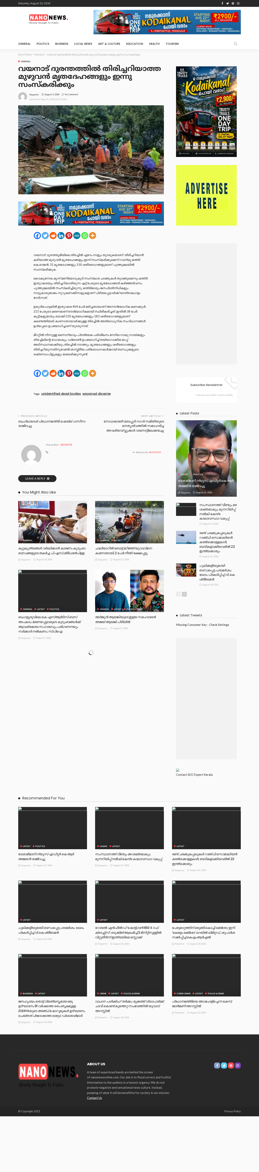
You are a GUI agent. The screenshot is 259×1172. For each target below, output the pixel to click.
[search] (235, 44)
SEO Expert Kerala (200, 774)
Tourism (172, 44)
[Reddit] (53, 235)
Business (61, 44)
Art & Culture (109, 44)
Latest (118, 540)
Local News (83, 44)
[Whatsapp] (84, 235)
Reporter (34, 94)
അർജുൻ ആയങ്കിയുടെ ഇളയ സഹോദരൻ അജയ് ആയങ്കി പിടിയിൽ (125, 619)
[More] (92, 235)
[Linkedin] (61, 235)
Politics (43, 44)
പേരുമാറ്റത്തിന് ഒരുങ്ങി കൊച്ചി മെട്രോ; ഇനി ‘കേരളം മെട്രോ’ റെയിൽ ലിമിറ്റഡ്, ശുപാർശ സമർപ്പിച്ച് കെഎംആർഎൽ (203, 932)
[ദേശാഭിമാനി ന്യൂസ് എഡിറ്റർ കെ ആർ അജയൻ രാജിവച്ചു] (206, 458)
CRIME (103, 993)
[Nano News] (48, 1075)
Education (134, 44)
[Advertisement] (206, 303)
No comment (71, 94)
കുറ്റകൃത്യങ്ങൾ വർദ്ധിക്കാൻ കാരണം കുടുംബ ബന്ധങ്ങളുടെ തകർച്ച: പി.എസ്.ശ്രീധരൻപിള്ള (51, 550)
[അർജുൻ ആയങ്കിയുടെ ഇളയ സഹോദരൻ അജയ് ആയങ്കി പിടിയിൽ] (129, 591)
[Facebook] (37, 235)
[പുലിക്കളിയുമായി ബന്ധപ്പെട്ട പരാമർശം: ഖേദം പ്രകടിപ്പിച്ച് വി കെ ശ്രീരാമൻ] (186, 570)
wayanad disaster (96, 394)
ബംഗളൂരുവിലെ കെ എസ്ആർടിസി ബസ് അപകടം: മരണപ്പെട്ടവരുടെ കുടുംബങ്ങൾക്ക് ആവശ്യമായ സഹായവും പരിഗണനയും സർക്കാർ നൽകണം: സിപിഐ (49, 624)
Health (154, 44)
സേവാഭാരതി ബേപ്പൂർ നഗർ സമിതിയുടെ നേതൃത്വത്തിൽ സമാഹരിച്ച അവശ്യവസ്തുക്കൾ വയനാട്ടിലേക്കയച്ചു (134, 426)
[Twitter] (45, 235)
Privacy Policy (232, 1111)
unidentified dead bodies (61, 394)
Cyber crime (184, 993)
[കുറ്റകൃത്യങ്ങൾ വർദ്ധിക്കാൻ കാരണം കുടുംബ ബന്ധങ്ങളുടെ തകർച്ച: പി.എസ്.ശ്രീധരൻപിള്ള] (52, 522)
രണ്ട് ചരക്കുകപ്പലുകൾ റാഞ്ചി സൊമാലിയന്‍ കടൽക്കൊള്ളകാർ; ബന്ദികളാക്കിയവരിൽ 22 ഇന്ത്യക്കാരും (217, 542)
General (24, 44)
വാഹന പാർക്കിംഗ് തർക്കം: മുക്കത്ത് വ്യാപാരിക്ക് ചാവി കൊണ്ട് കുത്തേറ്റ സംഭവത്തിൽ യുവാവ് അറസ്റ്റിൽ (129, 1006)
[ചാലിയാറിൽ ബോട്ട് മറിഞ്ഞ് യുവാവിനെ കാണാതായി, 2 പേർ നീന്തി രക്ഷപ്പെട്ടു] (129, 522)
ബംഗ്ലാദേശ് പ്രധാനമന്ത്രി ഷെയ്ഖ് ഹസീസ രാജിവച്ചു (51, 423)
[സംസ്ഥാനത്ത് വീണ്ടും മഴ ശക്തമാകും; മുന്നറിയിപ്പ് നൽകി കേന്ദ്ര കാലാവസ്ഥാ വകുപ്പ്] (186, 509)
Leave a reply (35, 478)
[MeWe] (76, 235)
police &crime (134, 609)
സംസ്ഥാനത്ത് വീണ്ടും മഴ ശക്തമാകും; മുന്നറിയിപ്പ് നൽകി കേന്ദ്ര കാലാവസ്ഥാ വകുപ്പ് (218, 512)
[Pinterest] (68, 235)
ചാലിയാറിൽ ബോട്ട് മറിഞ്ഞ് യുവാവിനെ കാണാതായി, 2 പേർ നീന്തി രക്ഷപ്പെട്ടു (123, 550)
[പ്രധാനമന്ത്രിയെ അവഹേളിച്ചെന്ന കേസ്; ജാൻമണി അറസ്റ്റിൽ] (206, 975)
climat (104, 846)
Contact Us (94, 1098)
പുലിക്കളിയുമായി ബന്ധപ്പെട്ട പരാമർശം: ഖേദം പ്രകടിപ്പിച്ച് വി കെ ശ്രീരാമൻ (217, 572)
